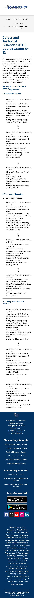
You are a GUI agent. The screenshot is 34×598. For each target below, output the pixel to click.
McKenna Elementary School (16, 460)
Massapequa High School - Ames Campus (16, 479)
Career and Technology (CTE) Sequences (19, 27)
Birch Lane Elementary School (16, 444)
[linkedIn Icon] (27, 516)
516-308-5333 (19, 431)
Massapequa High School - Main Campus (16, 485)
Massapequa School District (17, 19)
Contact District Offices (16, 433)
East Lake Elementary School (16, 448)
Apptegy (21, 595)
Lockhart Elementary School (16, 456)
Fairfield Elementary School (16, 452)
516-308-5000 (16, 428)
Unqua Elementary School (16, 463)
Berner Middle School (16, 475)
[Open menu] (5, 8)
